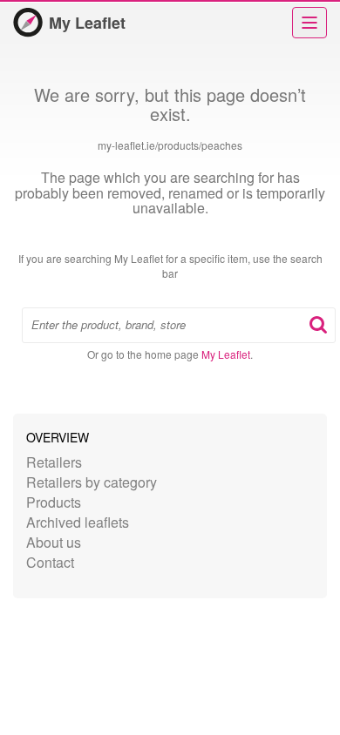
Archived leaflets (77, 522)
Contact (50, 562)
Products (53, 502)
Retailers (54, 462)
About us (53, 542)
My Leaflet (87, 22)
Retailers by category (91, 482)
